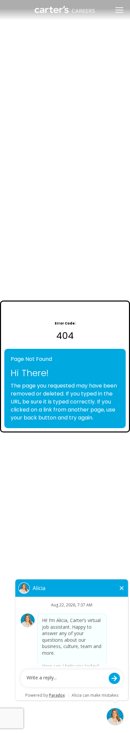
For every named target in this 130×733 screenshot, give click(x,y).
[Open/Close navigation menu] (119, 10)
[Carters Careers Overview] (65, 10)
